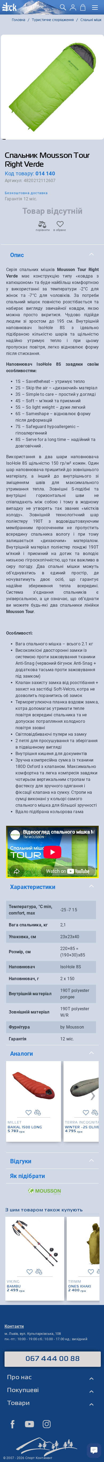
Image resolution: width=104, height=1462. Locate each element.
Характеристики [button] (32, 886)
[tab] (52, 255)
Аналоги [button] (21, 1053)
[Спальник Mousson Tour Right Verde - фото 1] (52, 87)
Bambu (14, 1286)
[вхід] (73, 9)
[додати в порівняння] (37, 1112)
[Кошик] (82, 9)
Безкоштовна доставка (26, 193)
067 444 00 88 (53, 1359)
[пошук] (63, 9)
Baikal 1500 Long (25, 1127)
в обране (59, 230)
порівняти (42, 230)
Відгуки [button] (20, 1161)
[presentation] (93, 1094)
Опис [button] (17, 254)
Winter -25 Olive (82, 1127)
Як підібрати (27, 1175)
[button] (3, 139)
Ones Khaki (79, 1286)
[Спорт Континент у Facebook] (12, 1424)
